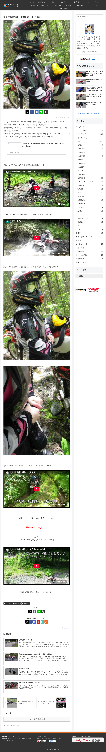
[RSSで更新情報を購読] (46, 622)
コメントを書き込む (36, 719)
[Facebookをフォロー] (31, 622)
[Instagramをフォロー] (34, 622)
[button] (46, 112)
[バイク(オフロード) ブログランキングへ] (85, 59)
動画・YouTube (17, 603)
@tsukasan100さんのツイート (89, 114)
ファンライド (8, 603)
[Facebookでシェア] (32, 112)
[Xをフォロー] (27, 622)
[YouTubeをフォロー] (38, 622)
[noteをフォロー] (42, 622)
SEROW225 (26, 603)
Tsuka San (89, 34)
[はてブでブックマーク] (37, 112)
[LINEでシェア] (41, 112)
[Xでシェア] (27, 112)
